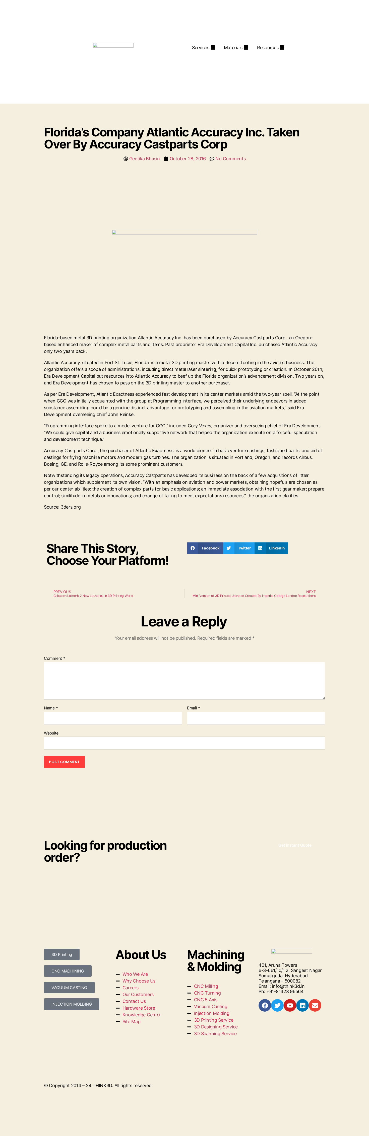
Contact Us (247, 56)
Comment (54, 658)
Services (200, 47)
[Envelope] (315, 1005)
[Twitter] (277, 1005)
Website (51, 733)
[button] (205, 548)
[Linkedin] (302, 1005)
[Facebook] (265, 1005)
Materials (233, 47)
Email (193, 708)
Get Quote (210, 56)
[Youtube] (290, 1005)
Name (51, 708)
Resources (268, 47)
